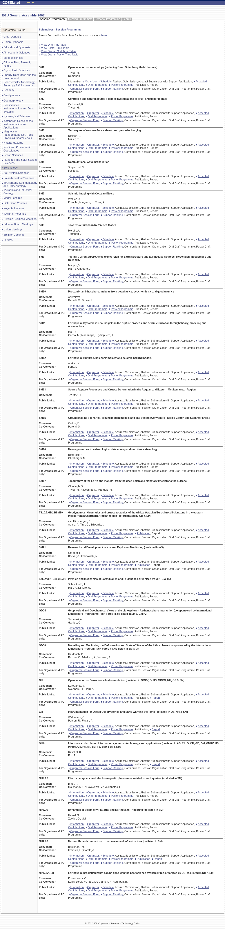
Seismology (11, 167)
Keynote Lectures (14, 208)
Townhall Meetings (15, 213)
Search (126, 19)
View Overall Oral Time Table (58, 51)
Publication (143, 533)
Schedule (106, 81)
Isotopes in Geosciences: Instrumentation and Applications (18, 124)
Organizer (91, 81)
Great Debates (12, 36)
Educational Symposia (17, 47)
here (104, 35)
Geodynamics (12, 95)
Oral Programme (97, 84)
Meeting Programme (80, 19)
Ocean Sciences (13, 155)
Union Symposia (13, 42)
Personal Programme (107, 19)
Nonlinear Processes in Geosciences (17, 149)
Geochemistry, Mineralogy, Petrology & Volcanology (19, 84)
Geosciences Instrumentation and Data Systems (19, 108)
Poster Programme (122, 84)
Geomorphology (13, 100)
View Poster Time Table (55, 48)
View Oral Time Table (54, 44)
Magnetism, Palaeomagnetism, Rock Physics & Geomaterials (18, 135)
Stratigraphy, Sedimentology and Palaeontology (20, 184)
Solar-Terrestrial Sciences (19, 178)
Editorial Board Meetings (18, 224)
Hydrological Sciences (17, 116)
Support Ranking (113, 88)
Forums (8, 240)
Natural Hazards (13, 142)
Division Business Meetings (20, 219)
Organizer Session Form (84, 88)
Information (77, 113)
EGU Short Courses (15, 203)
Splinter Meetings (14, 234)
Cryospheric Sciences (17, 70)
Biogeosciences (13, 57)
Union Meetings (13, 229)
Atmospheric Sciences (17, 52)
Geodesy (9, 90)
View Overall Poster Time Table (59, 54)
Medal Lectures (13, 198)
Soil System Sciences (16, 173)
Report (156, 697)
